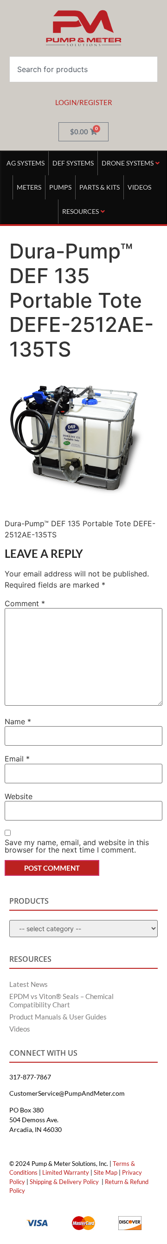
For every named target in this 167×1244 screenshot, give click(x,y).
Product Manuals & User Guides (58, 1016)
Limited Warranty (65, 1172)
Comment (25, 603)
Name (18, 721)
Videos (19, 1029)
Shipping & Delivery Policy (64, 1181)
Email (17, 758)
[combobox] (83, 69)
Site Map (105, 1172)
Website (18, 796)
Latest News (28, 984)
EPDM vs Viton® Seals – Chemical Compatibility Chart (61, 1000)
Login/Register (83, 102)
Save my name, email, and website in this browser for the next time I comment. (77, 846)
